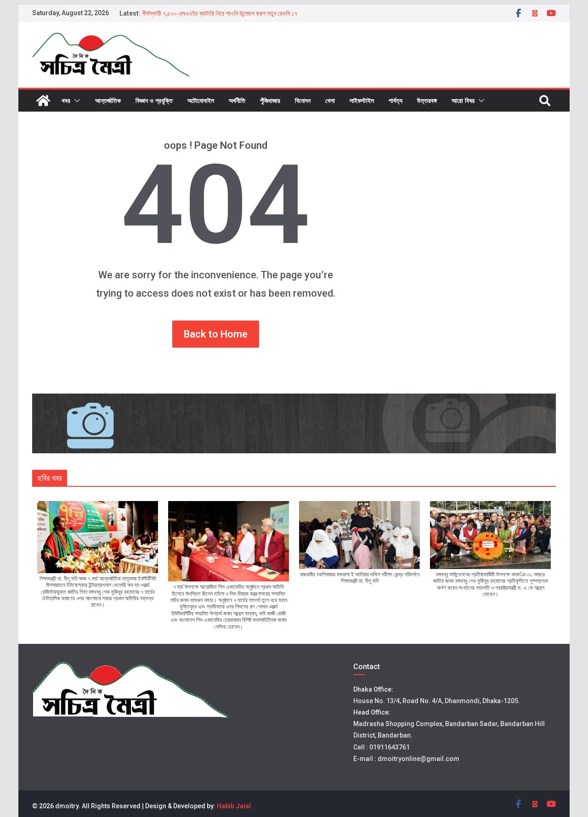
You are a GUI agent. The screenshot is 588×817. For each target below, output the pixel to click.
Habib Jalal (234, 806)
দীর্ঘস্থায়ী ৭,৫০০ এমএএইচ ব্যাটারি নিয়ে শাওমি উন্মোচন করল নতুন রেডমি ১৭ (219, 13)
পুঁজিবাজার (270, 100)
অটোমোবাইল (200, 100)
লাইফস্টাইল (362, 100)
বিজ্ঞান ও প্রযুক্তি (154, 100)
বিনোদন (303, 100)
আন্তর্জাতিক (108, 100)
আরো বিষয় (463, 100)
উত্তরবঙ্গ (427, 100)
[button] (75, 100)
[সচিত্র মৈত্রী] (43, 101)
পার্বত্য (395, 100)
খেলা (330, 100)
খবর (66, 100)
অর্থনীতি (237, 100)
